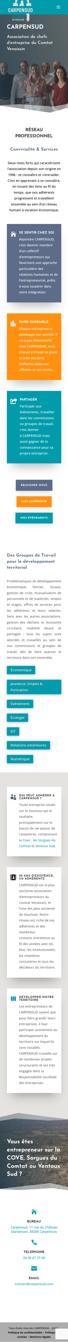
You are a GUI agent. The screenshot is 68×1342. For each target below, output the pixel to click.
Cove (26, 840)
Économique (21, 670)
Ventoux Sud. (45, 846)
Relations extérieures (28, 745)
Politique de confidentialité (25, 1332)
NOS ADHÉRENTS (34, 501)
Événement (20, 703)
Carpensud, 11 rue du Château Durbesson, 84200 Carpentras (34, 1229)
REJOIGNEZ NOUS (34, 485)
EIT (13, 731)
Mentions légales (40, 1337)
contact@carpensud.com (34, 1284)
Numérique (20, 759)
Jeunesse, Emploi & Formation (27, 686)
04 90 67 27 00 (34, 1258)
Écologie (17, 717)
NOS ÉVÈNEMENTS (34, 518)
